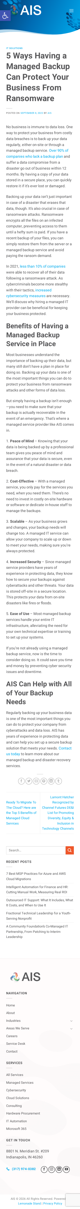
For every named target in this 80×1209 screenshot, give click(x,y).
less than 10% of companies (42, 266)
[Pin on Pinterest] (43, 781)
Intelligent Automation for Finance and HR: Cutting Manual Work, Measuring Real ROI (37, 890)
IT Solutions (14, 48)
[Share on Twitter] (28, 781)
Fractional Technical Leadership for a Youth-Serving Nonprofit (38, 916)
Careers (11, 1036)
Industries (13, 1020)
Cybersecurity (16, 1090)
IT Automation (16, 1121)
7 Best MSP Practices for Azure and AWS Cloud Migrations (36, 876)
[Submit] (70, 850)
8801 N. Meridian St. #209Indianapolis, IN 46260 (27, 1154)
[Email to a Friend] (36, 781)
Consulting (14, 1105)
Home (10, 1005)
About (10, 1013)
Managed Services (19, 1082)
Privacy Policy (52, 1203)
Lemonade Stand (29, 1203)
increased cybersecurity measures (28, 293)
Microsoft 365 (16, 1128)
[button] (5, 15)
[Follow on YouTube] (66, 1169)
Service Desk (15, 1043)
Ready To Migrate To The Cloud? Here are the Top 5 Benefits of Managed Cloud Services (21, 813)
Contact (11, 1051)
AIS (49, 113)
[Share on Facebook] (21, 781)
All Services (14, 1074)
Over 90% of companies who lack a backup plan (37, 153)
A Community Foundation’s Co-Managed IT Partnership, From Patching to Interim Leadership (37, 931)
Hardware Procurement (23, 1113)
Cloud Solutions (17, 1098)
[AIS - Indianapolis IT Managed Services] (28, 10)
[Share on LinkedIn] (51, 781)
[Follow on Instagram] (51, 1169)
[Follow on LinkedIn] (59, 1169)
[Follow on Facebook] (44, 1169)
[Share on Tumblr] (58, 781)
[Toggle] (71, 1020)
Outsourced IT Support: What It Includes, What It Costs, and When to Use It (39, 903)
